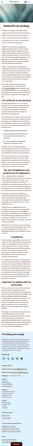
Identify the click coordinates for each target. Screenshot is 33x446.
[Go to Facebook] (4, 358)
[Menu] (2, 2)
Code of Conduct (9, 88)
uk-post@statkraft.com (20, 369)
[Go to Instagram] (17, 358)
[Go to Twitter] (8, 358)
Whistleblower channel (9, 426)
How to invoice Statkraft (9, 439)
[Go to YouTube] (21, 358)
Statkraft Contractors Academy (11, 431)
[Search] (29, 2)
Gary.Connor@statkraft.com (19, 372)
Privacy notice (6, 418)
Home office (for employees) (10, 442)
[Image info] (30, 19)
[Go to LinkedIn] (12, 358)
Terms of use (5, 415)
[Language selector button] (25, 2)
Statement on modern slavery (11, 428)
